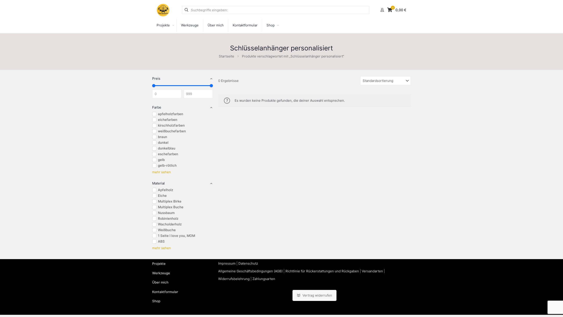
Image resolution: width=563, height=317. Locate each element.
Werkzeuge (161, 273)
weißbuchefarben (172, 131)
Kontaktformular (165, 292)
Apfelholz (165, 190)
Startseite (226, 56)
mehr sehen (161, 172)
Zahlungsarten (263, 279)
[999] (211, 85)
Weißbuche (167, 230)
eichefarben (167, 120)
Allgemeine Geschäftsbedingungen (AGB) (250, 271)
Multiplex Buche (170, 207)
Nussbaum (166, 213)
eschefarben (168, 154)
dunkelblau (166, 148)
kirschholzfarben (171, 125)
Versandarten (372, 271)
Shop (156, 301)
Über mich (160, 282)
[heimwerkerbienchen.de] (163, 10)
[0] (153, 85)
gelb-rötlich (167, 165)
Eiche (162, 196)
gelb (161, 160)
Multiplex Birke (169, 201)
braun (162, 137)
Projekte (159, 264)
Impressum (227, 263)
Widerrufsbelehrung (234, 279)
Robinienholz (168, 218)
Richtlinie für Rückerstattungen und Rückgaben (322, 271)
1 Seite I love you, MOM (176, 236)
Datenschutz (248, 263)
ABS (161, 241)
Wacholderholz (170, 224)
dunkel (163, 142)
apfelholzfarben (170, 114)
